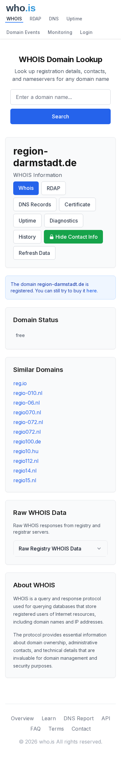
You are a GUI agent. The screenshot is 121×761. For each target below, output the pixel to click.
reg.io (20, 383)
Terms (56, 728)
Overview (22, 718)
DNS (54, 18)
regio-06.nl (26, 402)
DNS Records (35, 204)
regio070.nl (27, 412)
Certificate (77, 204)
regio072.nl (27, 432)
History (27, 237)
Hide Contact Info (76, 237)
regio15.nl (24, 480)
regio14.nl (24, 470)
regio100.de (27, 441)
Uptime (74, 18)
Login (86, 32)
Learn (49, 718)
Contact (81, 728)
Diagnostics (64, 220)
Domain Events (23, 32)
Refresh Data (34, 253)
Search (60, 116)
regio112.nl (25, 461)
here (91, 290)
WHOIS (14, 18)
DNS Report (79, 718)
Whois (26, 188)
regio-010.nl (27, 393)
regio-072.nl (28, 422)
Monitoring (60, 32)
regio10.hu (25, 451)
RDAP (35, 18)
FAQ (35, 728)
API (105, 718)
